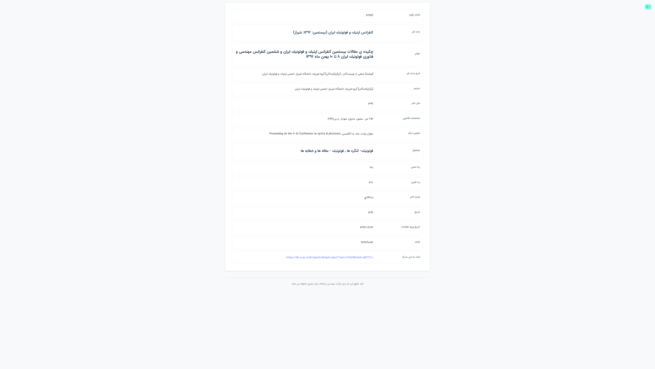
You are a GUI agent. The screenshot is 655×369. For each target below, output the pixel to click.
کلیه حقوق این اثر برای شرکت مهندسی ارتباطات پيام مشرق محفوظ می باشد (327, 284)
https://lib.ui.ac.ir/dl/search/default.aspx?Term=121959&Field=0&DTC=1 (329, 257)
